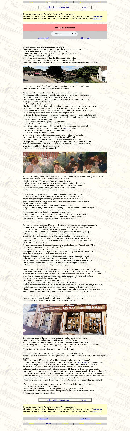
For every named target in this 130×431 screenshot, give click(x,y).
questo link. (98, 16)
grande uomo (82, 362)
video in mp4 (85, 38)
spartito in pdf (43, 38)
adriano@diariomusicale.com (58, 7)
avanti (84, 7)
